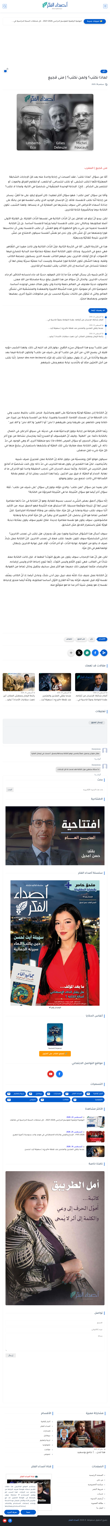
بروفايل (36, 1094)
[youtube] (50, 1074)
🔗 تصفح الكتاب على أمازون (55, 1054)
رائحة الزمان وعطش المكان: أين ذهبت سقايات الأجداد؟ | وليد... (75, 337)
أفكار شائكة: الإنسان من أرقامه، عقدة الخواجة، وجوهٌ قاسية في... (74, 320)
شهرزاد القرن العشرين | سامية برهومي (64, 21)
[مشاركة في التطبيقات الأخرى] (71, 652)
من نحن (100, 1480)
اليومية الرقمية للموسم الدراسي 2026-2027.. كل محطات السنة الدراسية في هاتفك (47, 1120)
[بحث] (5, 6)
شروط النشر (97, 1489)
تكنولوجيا (88, 1100)
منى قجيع (81, 639)
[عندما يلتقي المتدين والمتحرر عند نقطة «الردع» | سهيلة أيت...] (55, 682)
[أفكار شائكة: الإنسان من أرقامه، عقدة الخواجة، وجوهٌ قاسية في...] (91, 682)
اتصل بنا (99, 1508)
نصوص (69, 639)
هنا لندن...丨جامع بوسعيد (91, 1452)
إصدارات (54, 1094)
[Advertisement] (55, 49)
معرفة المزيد (12, 1512)
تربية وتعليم (16, 1094)
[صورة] (95, 1122)
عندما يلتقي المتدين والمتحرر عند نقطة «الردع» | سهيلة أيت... (75, 328)
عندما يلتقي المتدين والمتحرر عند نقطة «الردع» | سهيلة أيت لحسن (54, 1150)
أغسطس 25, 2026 (74, 1132)
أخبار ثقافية (95, 1094)
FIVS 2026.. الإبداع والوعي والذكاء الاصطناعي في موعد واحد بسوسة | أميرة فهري (48, 1135)
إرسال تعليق (96, 723)
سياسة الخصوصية (95, 1484)
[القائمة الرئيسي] (105, 6)
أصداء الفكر (74, 1094)
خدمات (100, 1494)
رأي (103, 71)
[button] (95, 652)
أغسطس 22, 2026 (74, 1117)
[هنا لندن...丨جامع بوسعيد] (81, 1434)
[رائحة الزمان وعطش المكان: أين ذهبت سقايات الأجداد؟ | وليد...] (19, 682)
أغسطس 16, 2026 (74, 1147)
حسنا (28, 1512)
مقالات (55, 1100)
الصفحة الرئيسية (96, 1475)
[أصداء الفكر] (55, 6)
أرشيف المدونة (97, 1498)
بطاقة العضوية (97, 1503)
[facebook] (59, 1074)
